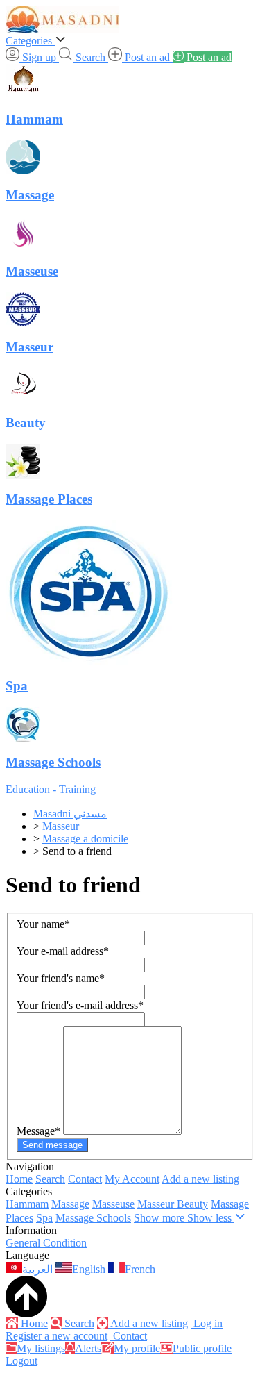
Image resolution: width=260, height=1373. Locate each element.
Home (19, 1179)
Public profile (202, 1348)
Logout (21, 1361)
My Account (132, 1179)
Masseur (157, 1204)
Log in (207, 1323)
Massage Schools (93, 1218)
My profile (137, 1348)
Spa (44, 1218)
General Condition (46, 1243)
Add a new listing (200, 1179)
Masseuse (113, 1204)
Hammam (27, 1204)
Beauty (192, 1204)
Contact (85, 1179)
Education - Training (51, 789)
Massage (70, 1204)
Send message (52, 1145)
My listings (41, 1348)
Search (50, 1179)
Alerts (88, 1348)
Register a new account (56, 1336)
